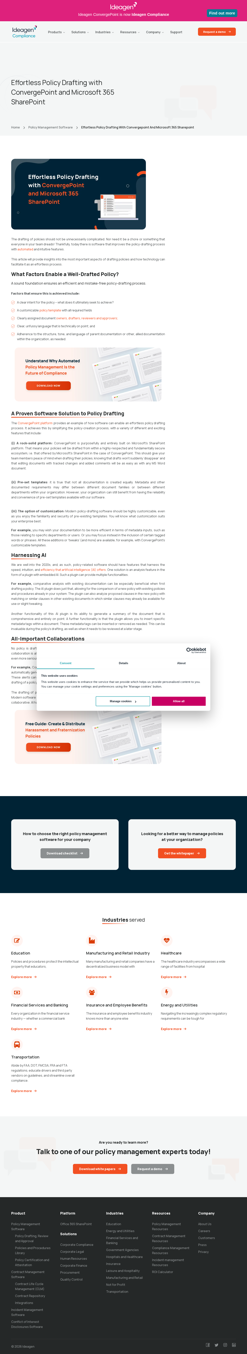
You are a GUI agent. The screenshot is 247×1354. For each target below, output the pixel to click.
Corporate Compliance (76, 1245)
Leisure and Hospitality (123, 1271)
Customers (206, 1238)
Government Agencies (122, 1250)
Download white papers (97, 1169)
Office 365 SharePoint (76, 1224)
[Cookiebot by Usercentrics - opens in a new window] (189, 650)
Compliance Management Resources (170, 1250)
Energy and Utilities (120, 1231)
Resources (128, 32)
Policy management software (50, 127)
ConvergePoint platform (35, 423)
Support (176, 32)
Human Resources (73, 1258)
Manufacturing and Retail (124, 1278)
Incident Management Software (27, 1312)
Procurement (70, 1272)
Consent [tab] (65, 663)
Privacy (203, 1252)
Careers (204, 1231)
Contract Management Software (28, 1274)
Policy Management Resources (166, 1226)
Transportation (117, 1291)
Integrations (24, 1303)
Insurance (113, 1264)
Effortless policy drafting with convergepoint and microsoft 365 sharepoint (137, 127)
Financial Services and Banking (122, 1240)
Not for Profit (115, 1285)
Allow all (178, 701)
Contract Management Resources (168, 1238)
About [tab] (181, 663)
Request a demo (214, 32)
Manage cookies (121, 701)
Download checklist (62, 853)
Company (153, 32)
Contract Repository (30, 1296)
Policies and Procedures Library (33, 1250)
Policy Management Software (25, 1226)
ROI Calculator (162, 1272)
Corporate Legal (72, 1251)
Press (202, 1245)
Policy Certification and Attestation (32, 1262)
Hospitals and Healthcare (124, 1257)
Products (55, 32)
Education (113, 1224)
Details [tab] (123, 663)
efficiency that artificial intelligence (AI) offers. (74, 570)
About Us (204, 1224)
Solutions (78, 32)
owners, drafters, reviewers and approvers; (87, 318)
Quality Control (71, 1279)
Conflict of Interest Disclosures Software (27, 1324)
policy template (50, 310)
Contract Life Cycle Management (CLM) (29, 1286)
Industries (103, 32)
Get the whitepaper (179, 853)
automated (25, 249)
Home (15, 127)
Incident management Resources (168, 1262)
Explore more (21, 977)
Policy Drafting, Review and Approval (31, 1238)
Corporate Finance (73, 1265)
